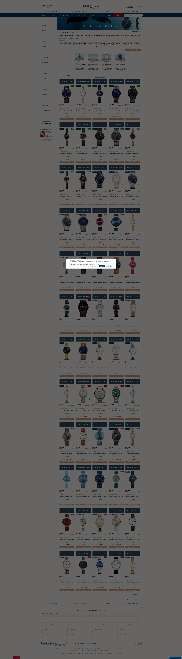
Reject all (109, 266)
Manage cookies (94, 266)
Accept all (102, 266)
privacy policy (89, 264)
